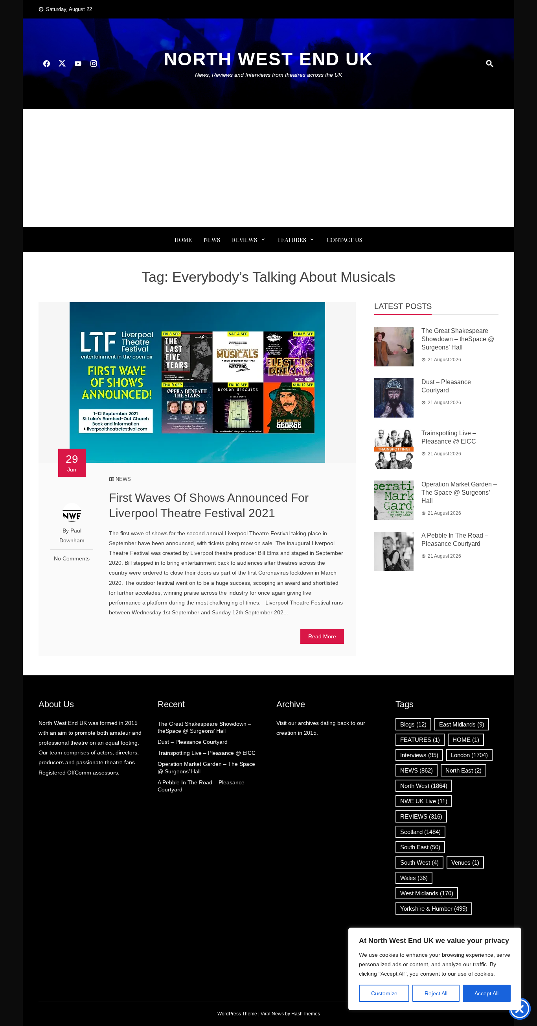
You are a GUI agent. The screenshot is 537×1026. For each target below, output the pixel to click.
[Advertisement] (268, 168)
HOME (465, 739)
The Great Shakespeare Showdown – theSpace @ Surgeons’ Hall (457, 339)
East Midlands (461, 724)
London (469, 755)
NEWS (212, 240)
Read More (322, 636)
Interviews (419, 755)
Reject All (436, 993)
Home (183, 240)
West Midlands (426, 893)
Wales (414, 877)
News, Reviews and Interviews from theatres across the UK (268, 75)
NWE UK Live (423, 801)
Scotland (420, 831)
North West (423, 785)
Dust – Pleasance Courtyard (193, 742)
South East (420, 847)
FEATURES (292, 240)
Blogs (413, 724)
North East (463, 770)
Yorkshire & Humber (433, 908)
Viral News (272, 1014)
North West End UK (268, 59)
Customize (384, 993)
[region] (434, 969)
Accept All (486, 993)
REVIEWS (244, 240)
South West (419, 862)
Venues (465, 862)
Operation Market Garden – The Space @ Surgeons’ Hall (459, 492)
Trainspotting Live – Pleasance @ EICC (207, 753)
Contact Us (344, 240)
